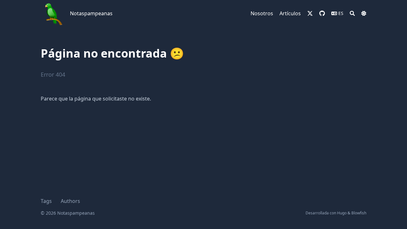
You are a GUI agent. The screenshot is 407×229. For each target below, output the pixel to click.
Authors (70, 201)
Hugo (342, 213)
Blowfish (358, 213)
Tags (46, 201)
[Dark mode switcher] (363, 13)
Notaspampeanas (91, 13)
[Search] (352, 13)
